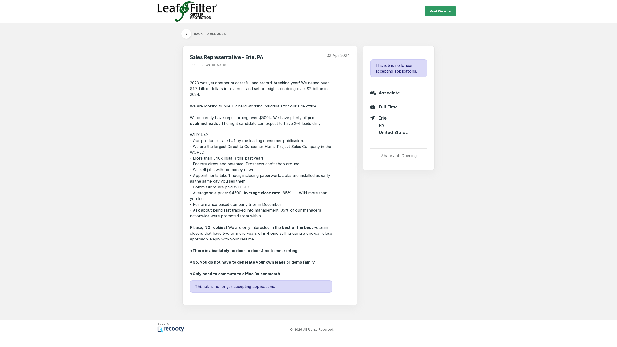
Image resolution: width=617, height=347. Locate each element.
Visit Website (440, 11)
